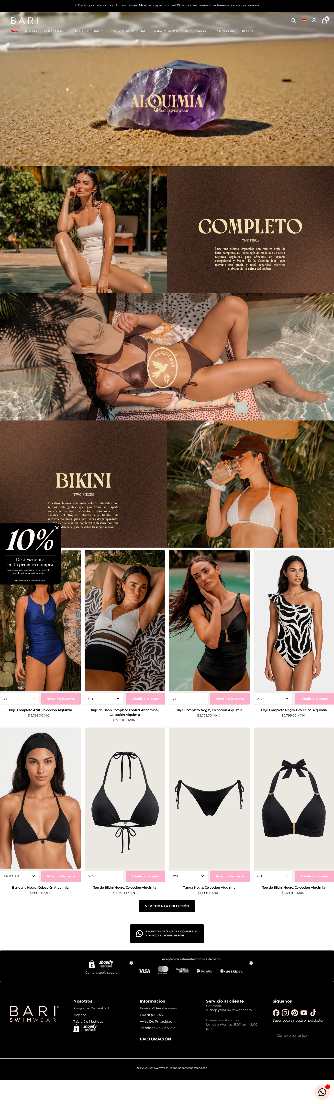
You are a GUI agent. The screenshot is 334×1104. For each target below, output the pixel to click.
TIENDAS (249, 31)
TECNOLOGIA (223, 31)
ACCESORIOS (195, 31)
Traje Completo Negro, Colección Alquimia (209, 710)
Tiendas (79, 1015)
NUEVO (31, 31)
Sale (14, 31)
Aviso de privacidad (156, 1021)
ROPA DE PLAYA (165, 31)
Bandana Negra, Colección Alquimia (40, 887)
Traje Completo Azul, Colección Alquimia (40, 710)
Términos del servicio (157, 1028)
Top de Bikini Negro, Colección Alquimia (124, 887)
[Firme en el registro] (314, 20)
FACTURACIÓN (155, 1039)
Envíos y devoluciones (158, 1008)
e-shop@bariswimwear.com (229, 1010)
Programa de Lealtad (91, 1008)
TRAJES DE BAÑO (88, 31)
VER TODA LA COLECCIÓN (167, 906)
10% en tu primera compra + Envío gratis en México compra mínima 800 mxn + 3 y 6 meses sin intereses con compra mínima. (167, 5)
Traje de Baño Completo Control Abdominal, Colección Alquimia (124, 712)
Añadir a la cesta (61, 699)
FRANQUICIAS (151, 1015)
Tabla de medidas (88, 1021)
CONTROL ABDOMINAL (128, 31)
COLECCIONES (55, 31)
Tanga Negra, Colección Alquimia (209, 887)
